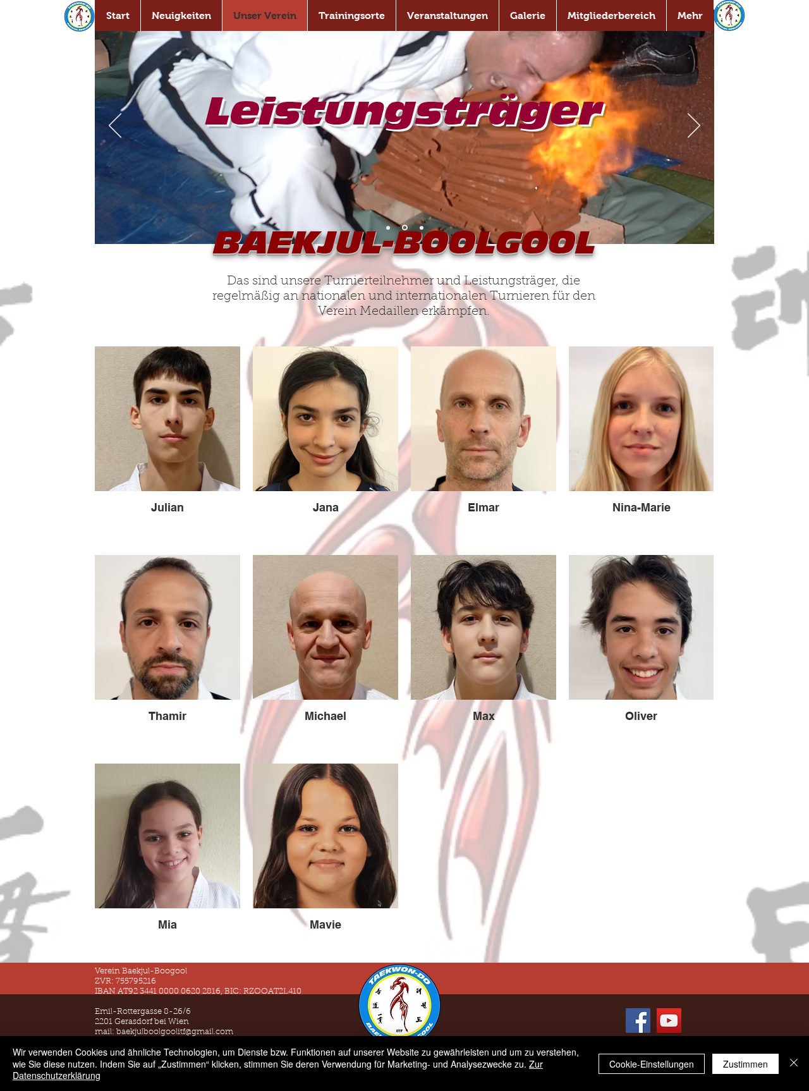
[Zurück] (115, 126)
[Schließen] (793, 1063)
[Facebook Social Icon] (638, 1020)
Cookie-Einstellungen (651, 1063)
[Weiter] (694, 126)
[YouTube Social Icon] (669, 1020)
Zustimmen (745, 1063)
